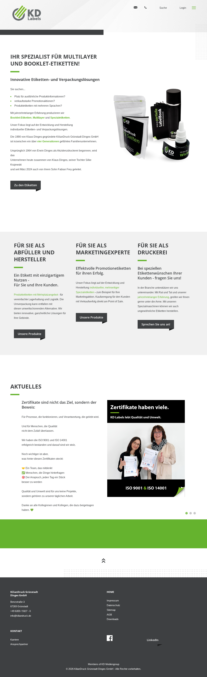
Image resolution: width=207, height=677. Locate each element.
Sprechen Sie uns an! (156, 324)
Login (183, 7)
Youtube (137, 638)
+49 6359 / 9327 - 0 (145, 8)
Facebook (110, 638)
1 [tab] (186, 513)
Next (192, 466)
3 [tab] (194, 513)
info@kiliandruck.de (135, 7)
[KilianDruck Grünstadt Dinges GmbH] (27, 14)
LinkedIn (152, 640)
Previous (13, 466)
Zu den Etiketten (25, 185)
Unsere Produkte (29, 334)
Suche (163, 7)
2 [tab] (190, 513)
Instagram (128, 638)
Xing (119, 638)
